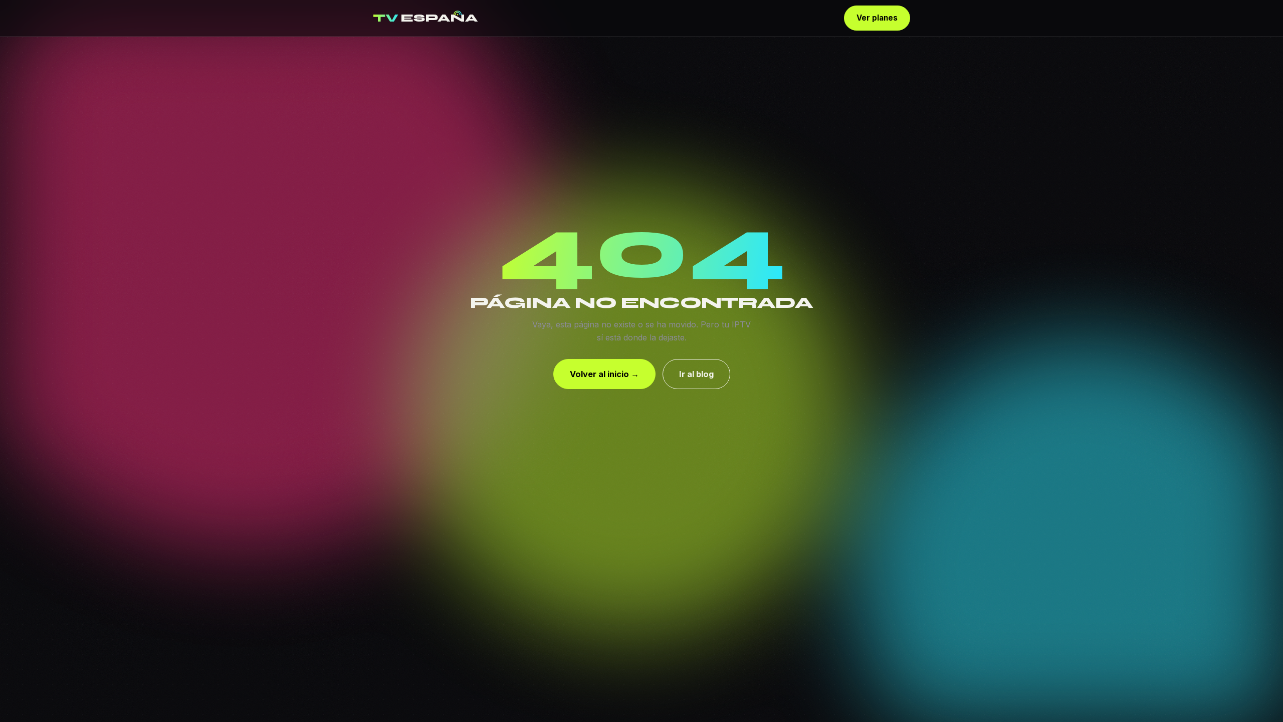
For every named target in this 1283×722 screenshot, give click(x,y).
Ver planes (877, 18)
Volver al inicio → (604, 374)
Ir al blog (696, 374)
